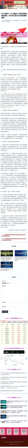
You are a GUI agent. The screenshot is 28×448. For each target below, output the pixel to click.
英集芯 (7, 336)
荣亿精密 (7, 341)
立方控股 (7, 343)
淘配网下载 (2, 431)
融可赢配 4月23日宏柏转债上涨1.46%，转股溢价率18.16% (16, 401)
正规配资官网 (16, 431)
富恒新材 (7, 330)
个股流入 (15, 322)
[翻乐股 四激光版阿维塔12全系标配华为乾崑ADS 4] (7, 265)
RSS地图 (16, 442)
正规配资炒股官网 (24, 431)
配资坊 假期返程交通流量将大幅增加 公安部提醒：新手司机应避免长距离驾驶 (16, 406)
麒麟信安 (7, 332)
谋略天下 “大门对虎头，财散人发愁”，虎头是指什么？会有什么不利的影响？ (16, 421)
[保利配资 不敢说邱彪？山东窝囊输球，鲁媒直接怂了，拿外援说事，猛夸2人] (3, 412)
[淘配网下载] (7, 2)
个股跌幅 (9, 322)
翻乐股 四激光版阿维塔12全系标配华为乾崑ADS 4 (12, 390)
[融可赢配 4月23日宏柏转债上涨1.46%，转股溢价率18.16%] (3, 402)
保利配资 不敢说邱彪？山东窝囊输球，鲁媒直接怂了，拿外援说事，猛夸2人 (16, 411)
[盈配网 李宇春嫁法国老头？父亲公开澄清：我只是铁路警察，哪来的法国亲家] (7, 253)
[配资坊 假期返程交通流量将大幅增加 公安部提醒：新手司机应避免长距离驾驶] (3, 407)
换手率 (25, 322)
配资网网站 (9, 431)
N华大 (7, 327)
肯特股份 (7, 339)
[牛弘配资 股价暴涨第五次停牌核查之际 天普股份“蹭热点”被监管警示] (21, 253)
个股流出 (20, 322)
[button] (1, 358)
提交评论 (5, 311)
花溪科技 (7, 328)
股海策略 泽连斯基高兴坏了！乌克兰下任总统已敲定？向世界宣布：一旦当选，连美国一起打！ (14, 387)
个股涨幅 (3, 322)
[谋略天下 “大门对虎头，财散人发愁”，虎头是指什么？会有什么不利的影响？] (3, 422)
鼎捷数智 (7, 334)
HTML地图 (21, 442)
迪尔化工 (7, 338)
